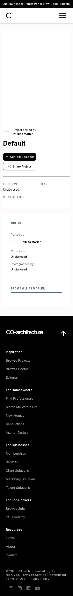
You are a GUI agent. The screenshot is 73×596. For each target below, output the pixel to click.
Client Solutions (17, 470)
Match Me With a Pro (22, 407)
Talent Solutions (18, 488)
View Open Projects (56, 3)
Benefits (12, 462)
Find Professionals (19, 398)
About (10, 546)
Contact (11, 555)
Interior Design (17, 432)
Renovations (15, 424)
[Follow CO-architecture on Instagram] (11, 588)
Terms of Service (33, 574)
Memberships (16, 453)
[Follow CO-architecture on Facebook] (28, 588)
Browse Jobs (16, 508)
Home (10, 538)
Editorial (12, 377)
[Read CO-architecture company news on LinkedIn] (19, 588)
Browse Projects (18, 360)
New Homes (15, 415)
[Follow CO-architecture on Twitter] (37, 588)
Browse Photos (17, 369)
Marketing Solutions (20, 479)
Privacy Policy (39, 578)
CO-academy (15, 517)
